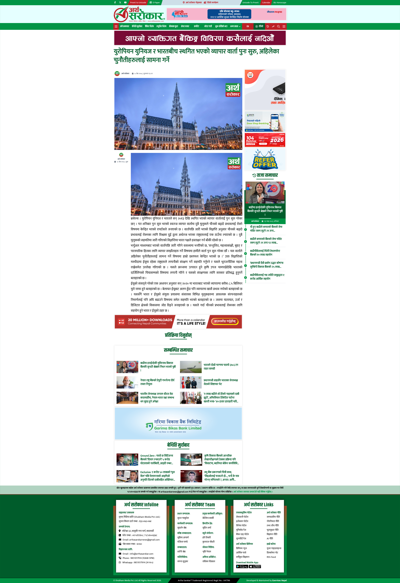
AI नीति (270, 539)
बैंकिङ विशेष (149, 26)
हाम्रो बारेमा (271, 544)
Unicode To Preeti (250, 2)
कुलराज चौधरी (208, 542)
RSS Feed (271, 557)
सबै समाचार (124, 26)
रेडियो (261, 26)
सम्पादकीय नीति (273, 517)
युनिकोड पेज (241, 530)
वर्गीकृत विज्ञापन (242, 557)
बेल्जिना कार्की (208, 518)
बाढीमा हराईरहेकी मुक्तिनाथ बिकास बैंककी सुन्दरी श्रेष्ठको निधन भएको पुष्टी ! (158, 367)
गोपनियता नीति (273, 521)
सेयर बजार (185, 26)
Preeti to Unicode (138, 2)
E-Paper (156, 2)
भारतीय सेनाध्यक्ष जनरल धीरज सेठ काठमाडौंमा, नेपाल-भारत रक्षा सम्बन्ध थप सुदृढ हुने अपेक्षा (157, 398)
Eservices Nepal (279, 580)
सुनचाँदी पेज (241, 539)
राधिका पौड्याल (208, 561)
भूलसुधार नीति (273, 530)
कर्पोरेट (196, 26)
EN (248, 26)
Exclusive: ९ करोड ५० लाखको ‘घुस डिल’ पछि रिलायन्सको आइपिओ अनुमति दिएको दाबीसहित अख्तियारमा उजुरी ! (158, 476)
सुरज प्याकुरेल (183, 518)
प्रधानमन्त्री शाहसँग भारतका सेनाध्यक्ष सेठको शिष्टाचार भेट (221, 382)
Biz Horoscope (280, 2)
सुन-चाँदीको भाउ (221, 26)
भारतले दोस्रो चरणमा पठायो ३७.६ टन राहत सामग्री (221, 367)
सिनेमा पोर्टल (241, 526)
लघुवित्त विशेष (161, 26)
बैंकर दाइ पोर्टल (242, 534)
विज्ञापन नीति (272, 534)
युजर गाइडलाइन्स (274, 548)
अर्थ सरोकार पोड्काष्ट (194, 2)
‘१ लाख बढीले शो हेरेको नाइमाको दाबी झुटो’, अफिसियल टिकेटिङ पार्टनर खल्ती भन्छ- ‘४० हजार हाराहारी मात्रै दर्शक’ (221, 398)
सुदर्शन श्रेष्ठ (181, 528)
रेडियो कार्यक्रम (212, 2)
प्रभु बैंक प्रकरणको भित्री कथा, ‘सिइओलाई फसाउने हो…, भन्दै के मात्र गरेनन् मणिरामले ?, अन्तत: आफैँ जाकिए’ (221, 476)
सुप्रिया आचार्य (183, 538)
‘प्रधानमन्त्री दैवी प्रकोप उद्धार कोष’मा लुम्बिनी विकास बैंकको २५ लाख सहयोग (266, 265)
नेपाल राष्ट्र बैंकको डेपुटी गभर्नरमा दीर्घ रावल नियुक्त (157, 382)
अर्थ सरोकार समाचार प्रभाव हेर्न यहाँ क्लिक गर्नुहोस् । (253, 492)
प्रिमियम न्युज (241, 548)
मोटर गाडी (208, 26)
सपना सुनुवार (182, 561)
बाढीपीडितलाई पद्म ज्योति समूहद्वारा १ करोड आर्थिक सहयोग (267, 277)
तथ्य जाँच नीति (273, 526)
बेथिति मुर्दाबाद (137, 26)
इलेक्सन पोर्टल (242, 521)
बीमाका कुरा (173, 26)
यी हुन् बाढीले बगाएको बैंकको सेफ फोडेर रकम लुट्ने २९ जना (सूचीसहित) (266, 229)
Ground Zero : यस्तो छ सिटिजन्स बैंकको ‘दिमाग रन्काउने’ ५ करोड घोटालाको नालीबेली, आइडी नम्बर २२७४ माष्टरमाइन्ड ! (156, 459)
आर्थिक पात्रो (241, 553)
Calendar (266, 2)
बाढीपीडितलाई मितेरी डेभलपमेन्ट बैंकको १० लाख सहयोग (265, 253)
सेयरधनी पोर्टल (242, 517)
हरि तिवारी (206, 538)
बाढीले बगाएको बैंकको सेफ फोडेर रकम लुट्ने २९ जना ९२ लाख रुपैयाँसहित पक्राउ (266, 241)
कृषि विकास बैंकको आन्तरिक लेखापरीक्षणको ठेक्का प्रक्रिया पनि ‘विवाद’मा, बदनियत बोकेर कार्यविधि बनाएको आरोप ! (220, 459)
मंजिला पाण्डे (182, 542)
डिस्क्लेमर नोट (272, 553)
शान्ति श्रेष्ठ (181, 552)
